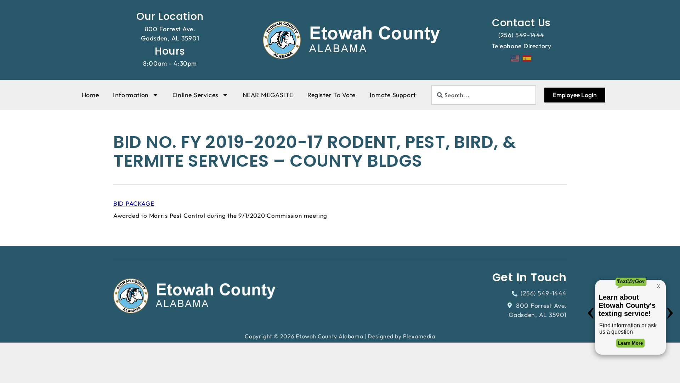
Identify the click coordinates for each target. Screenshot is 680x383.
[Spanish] (527, 58)
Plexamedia (419, 336)
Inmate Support (393, 95)
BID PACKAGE (133, 203)
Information (131, 95)
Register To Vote (331, 95)
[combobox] (483, 95)
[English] (515, 58)
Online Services (195, 95)
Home (90, 95)
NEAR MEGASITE (268, 95)
